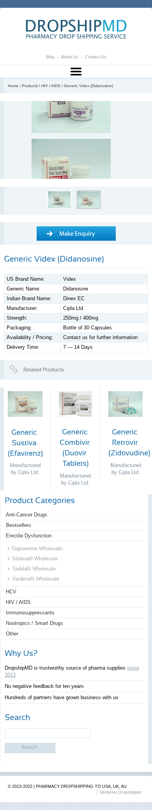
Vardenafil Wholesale (35, 579)
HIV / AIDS (50, 86)
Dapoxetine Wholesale (37, 548)
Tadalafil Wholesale (34, 569)
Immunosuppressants (30, 613)
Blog (50, 56)
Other (12, 634)
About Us (69, 56)
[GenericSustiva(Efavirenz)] (25, 442)
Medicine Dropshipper (120, 792)
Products (30, 86)
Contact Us (95, 56)
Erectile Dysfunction (28, 536)
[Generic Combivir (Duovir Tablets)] (75, 423)
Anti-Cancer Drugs (26, 515)
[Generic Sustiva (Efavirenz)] (25, 423)
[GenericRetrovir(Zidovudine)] (129, 442)
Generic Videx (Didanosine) (88, 86)
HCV (11, 592)
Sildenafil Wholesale (35, 559)
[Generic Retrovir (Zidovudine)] (125, 423)
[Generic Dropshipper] (76, 37)
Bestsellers (18, 525)
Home (13, 86)
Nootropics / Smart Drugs (34, 623)
